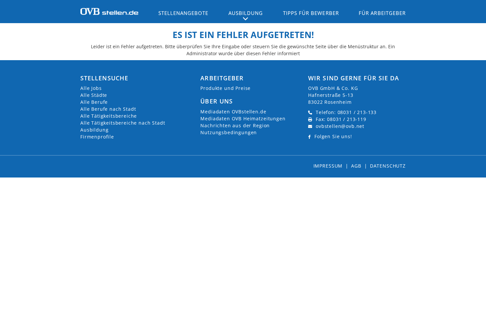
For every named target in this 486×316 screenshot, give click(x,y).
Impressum (328, 166)
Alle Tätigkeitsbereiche (108, 116)
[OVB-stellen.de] (109, 11)
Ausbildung (94, 130)
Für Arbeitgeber (382, 13)
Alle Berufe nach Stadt (108, 109)
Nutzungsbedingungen (228, 132)
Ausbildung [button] (245, 13)
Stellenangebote (183, 13)
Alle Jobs (91, 88)
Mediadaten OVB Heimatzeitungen (242, 118)
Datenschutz (388, 166)
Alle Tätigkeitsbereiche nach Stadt (122, 123)
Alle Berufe (94, 102)
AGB (356, 166)
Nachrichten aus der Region (235, 125)
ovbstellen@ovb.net (340, 126)
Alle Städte (93, 95)
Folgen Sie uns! (333, 136)
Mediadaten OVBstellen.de (233, 111)
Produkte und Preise (225, 88)
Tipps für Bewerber (311, 13)
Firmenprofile (97, 137)
